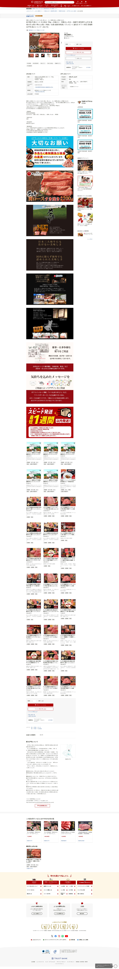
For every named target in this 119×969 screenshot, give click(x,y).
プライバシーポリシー (61, 961)
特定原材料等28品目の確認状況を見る (44, 87)
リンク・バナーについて (50, 961)
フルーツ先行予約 (47, 893)
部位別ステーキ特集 (63, 894)
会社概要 (33, 961)
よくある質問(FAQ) (59, 913)
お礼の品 (31, 6)
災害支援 (73, 939)
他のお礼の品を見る (40, 91)
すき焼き (40, 728)
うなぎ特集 (63, 886)
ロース (39, 727)
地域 (39, 6)
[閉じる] (111, 965)
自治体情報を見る (43, 805)
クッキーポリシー (70, 961)
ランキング (47, 5)
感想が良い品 (29, 893)
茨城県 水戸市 (30, 868)
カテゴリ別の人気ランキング (32, 886)
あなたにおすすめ (54, 5)
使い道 (67, 6)
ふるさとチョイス (36, 939)
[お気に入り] (115, 966)
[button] (40, 443)
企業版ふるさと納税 (83, 939)
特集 (61, 5)
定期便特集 (71, 893)
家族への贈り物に (81, 893)
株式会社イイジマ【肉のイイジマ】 (37, 30)
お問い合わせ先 (70, 63)
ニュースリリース (40, 961)
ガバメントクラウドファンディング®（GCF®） (56, 939)
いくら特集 (71, 886)
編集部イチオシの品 (47, 886)
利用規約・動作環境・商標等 (82, 961)
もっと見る (90, 239)
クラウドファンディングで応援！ (84, 886)
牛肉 (35, 727)
